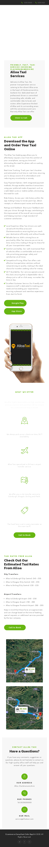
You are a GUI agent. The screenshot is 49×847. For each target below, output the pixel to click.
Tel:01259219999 (25, 802)
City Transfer (24, 490)
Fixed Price (24, 520)
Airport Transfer (24, 460)
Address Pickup (24, 430)
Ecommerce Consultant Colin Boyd (20, 834)
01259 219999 (28, 3)
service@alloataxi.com (24, 819)
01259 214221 (41, 3)
